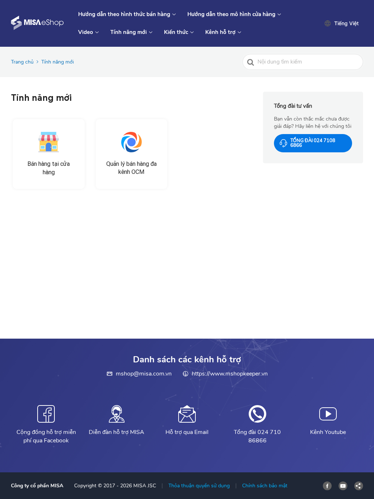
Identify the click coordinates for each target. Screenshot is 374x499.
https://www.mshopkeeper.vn (230, 374)
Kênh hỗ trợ (220, 32)
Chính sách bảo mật (264, 485)
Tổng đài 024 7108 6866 (312, 143)
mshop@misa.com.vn (144, 374)
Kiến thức (176, 32)
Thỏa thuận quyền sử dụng (199, 485)
